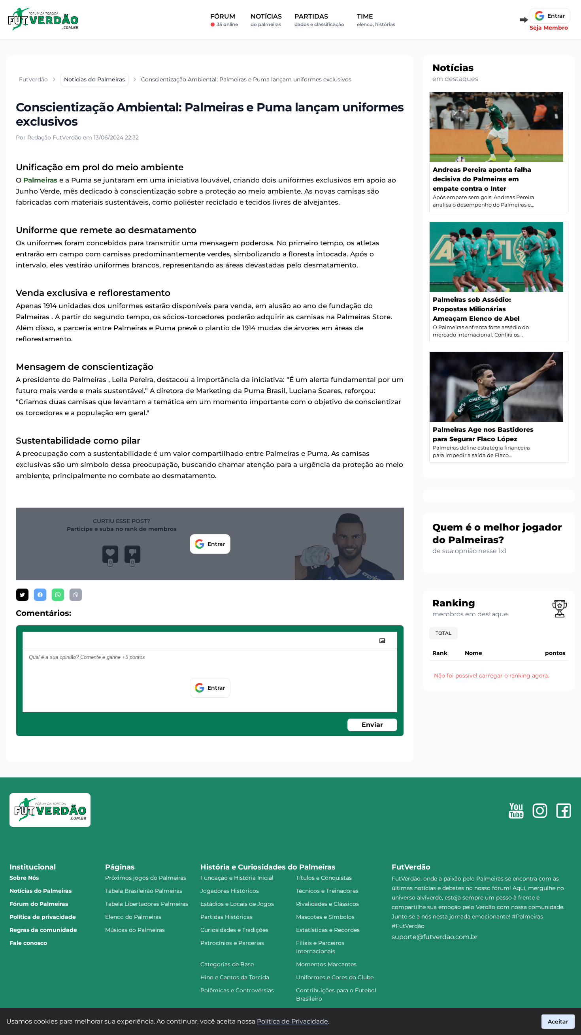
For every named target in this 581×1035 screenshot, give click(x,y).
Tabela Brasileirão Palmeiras (143, 890)
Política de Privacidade (292, 1021)
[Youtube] (516, 811)
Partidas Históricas (226, 916)
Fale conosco (28, 943)
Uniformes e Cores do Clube (335, 977)
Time (376, 20)
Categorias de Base (227, 964)
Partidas (319, 20)
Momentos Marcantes (326, 964)
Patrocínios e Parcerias (232, 943)
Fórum (224, 20)
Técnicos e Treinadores (327, 890)
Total (443, 633)
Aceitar (558, 1021)
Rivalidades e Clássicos (327, 903)
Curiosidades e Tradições (234, 929)
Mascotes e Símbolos (325, 916)
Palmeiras (40, 180)
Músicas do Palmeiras (135, 929)
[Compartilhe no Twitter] (22, 594)
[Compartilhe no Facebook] (40, 594)
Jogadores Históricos (229, 890)
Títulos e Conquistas (324, 877)
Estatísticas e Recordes (328, 929)
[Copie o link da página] (75, 594)
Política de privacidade (42, 916)
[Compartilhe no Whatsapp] (57, 594)
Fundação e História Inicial (237, 877)
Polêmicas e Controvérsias (237, 990)
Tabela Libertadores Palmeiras (146, 903)
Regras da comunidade (43, 929)
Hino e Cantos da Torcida (234, 977)
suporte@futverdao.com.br (434, 937)
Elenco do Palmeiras (133, 916)
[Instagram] (540, 811)
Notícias (266, 20)
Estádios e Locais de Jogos (237, 903)
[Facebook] (564, 811)
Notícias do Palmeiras (40, 890)
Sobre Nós (24, 877)
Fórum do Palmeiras (38, 903)
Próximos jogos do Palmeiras (145, 877)
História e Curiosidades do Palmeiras (268, 867)
